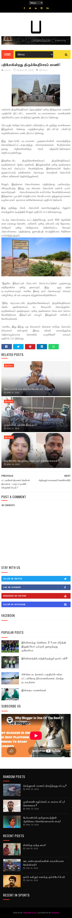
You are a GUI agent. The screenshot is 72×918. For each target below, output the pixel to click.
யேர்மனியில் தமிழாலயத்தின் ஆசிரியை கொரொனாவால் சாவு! (42, 819)
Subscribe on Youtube (14, 595)
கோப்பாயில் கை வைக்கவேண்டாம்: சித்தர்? (29, 389)
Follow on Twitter (12, 578)
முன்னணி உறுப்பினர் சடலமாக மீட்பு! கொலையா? (44, 803)
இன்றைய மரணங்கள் (33, 690)
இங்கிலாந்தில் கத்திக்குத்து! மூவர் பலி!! (44, 658)
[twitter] (30, 8)
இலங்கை (43, 70)
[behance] (47, 8)
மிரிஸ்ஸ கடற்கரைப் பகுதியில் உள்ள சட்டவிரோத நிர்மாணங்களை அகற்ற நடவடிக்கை (42, 678)
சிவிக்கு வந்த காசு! (34, 845)
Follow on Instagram (14, 604)
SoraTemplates (29, 912)
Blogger (55, 912)
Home (7, 54)
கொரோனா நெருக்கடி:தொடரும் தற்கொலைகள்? (32, 460)
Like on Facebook (12, 587)
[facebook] (24, 8)
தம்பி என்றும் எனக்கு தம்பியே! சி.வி (44, 877)
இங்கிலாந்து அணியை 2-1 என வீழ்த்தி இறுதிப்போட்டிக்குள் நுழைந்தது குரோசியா (43, 646)
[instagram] (41, 8)
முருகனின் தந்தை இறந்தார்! (20, 424)
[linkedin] (36, 8)
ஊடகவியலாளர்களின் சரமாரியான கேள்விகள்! (43, 862)
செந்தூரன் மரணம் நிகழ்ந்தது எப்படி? (45, 785)
